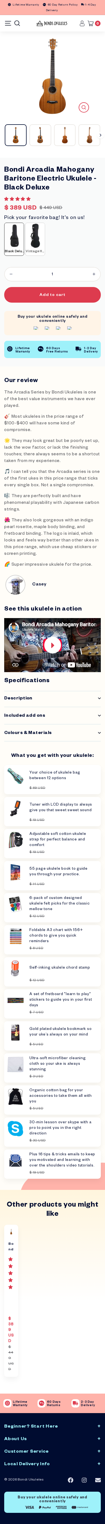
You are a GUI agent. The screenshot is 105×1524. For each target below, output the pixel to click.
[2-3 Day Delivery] (75, 1403)
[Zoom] (84, 107)
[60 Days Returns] (42, 1403)
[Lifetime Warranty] (7, 1403)
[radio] (14, 239)
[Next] (100, 135)
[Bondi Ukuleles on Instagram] (84, 1480)
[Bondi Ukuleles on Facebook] (70, 1480)
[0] (92, 23)
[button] (18, 200)
